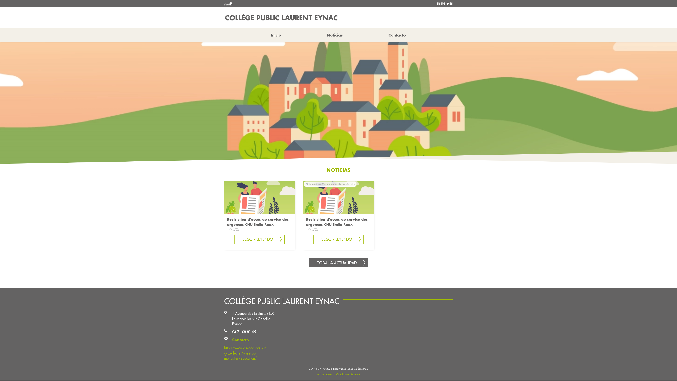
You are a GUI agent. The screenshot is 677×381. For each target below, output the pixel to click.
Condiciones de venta (348, 374)
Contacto (397, 35)
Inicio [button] (276, 35)
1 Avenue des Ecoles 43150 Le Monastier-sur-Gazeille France (253, 318)
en (443, 3)
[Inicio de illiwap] (270, 3)
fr (438, 3)
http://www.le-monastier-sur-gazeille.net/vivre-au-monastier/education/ (245, 353)
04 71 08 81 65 (244, 332)
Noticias (335, 35)
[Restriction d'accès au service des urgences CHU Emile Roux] (259, 197)
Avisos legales (325, 374)
